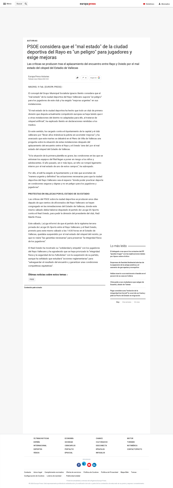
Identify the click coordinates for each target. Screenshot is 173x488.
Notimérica (132, 445)
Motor (130, 438)
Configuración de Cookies (34, 476)
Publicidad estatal (73, 476)
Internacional (40, 445)
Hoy (117, 302)
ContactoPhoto (134, 449)
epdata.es (100, 449)
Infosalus (100, 453)
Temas (134, 472)
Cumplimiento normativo (54, 472)
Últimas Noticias (41, 438)
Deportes (38, 449)
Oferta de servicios (73, 472)
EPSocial (69, 453)
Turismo (131, 442)
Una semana (126, 302)
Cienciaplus (70, 445)
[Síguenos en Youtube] (89, 465)
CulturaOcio (102, 442)
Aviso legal (38, 472)
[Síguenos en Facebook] (78, 465)
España (37, 442)
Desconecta (101, 445)
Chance (99, 438)
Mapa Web (125, 472)
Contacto (27, 472)
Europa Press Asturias (38, 76)
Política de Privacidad (109, 472)
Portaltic (69, 449)
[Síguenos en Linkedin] (94, 465)
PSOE (32, 279)
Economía (69, 438)
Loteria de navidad (54, 476)
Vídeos (36, 453)
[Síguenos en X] (84, 465)
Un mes (137, 302)
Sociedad (69, 442)
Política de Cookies (91, 472)
